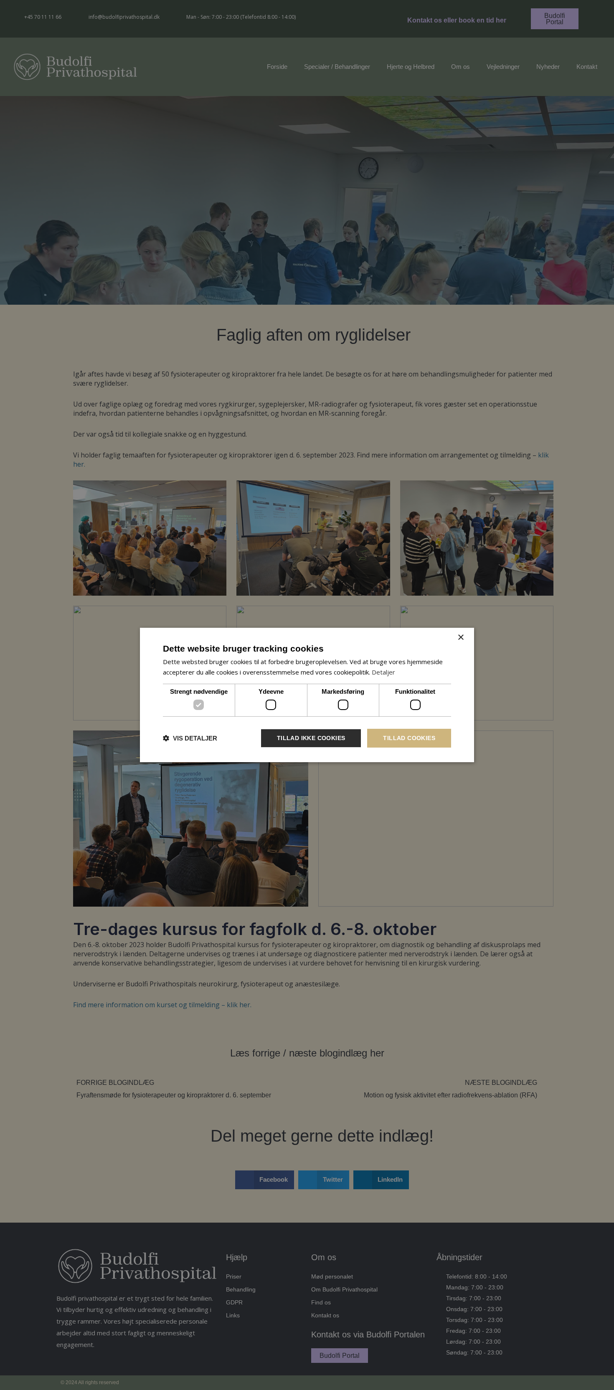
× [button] (460, 637)
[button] (190, 738)
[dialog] (307, 695)
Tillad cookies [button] (409, 738)
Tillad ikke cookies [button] (311, 738)
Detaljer (383, 672)
